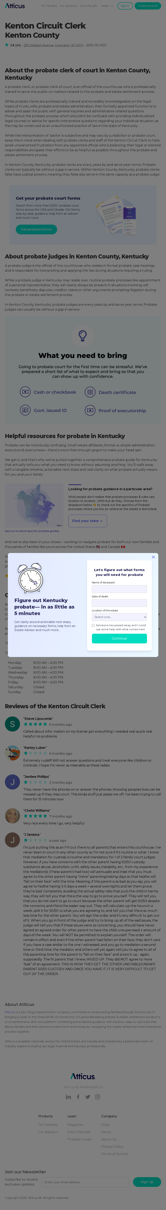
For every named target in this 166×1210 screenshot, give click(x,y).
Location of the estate (105, 610)
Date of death (100, 596)
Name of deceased (103, 582)
